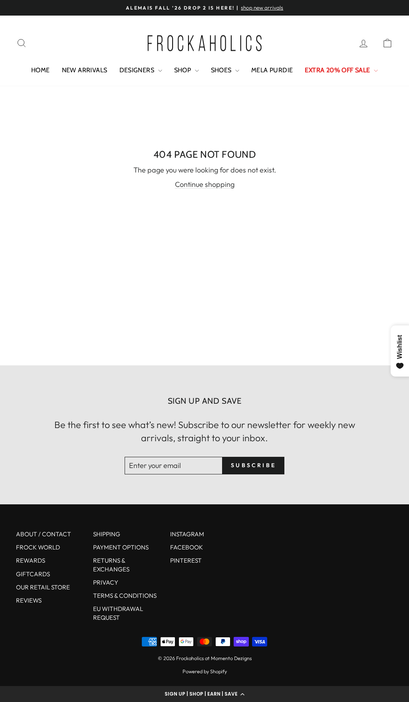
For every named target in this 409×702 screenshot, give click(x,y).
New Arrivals (84, 70)
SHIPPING (106, 534)
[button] (204, 694)
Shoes (222, 70)
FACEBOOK (186, 547)
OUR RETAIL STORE (43, 587)
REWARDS (30, 560)
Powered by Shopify (205, 671)
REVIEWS (29, 600)
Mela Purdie (272, 70)
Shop (183, 70)
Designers (137, 70)
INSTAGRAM (187, 534)
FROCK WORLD (38, 547)
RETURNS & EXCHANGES (111, 565)
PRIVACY (105, 582)
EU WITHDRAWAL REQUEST (118, 613)
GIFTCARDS (33, 574)
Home (40, 70)
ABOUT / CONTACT (43, 534)
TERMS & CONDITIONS (125, 595)
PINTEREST (186, 560)
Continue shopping (204, 184)
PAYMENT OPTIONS (121, 547)
